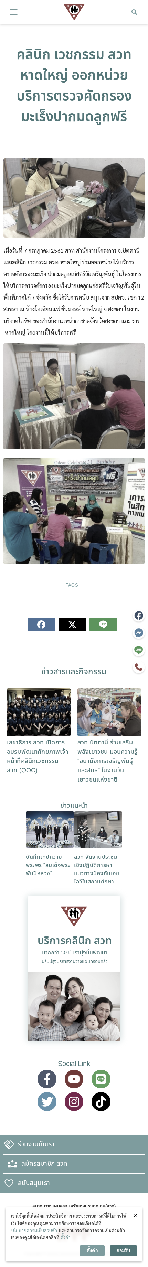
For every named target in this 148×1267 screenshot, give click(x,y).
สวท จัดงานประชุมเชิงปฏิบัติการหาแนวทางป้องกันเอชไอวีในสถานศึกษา (96, 869)
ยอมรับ (123, 1250)
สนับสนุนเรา (34, 1183)
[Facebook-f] (47, 1079)
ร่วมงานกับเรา (36, 1145)
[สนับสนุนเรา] (8, 1183)
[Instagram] (74, 1101)
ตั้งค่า (66, 1237)
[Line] (101, 1079)
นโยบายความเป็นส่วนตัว (34, 1230)
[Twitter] (47, 1101)
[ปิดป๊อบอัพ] (135, 1215)
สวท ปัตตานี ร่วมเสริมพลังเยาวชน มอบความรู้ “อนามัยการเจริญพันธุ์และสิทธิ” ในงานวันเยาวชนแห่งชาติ (107, 761)
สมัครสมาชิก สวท (44, 1164)
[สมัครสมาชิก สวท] (12, 1164)
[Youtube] (74, 1079)
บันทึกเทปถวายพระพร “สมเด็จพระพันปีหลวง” (48, 865)
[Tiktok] (101, 1101)
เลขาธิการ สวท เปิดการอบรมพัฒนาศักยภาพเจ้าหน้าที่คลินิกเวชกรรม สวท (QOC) (37, 756)
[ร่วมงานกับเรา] (8, 1144)
